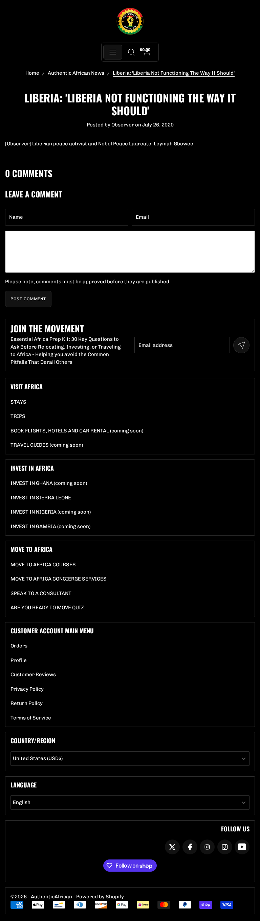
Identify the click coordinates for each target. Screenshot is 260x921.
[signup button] (241, 345)
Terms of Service (30, 718)
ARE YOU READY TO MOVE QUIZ (47, 607)
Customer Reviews (33, 674)
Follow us (235, 829)
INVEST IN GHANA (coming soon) (48, 483)
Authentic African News (76, 73)
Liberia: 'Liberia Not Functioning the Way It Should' (174, 73)
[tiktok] (224, 847)
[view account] (147, 52)
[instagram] (207, 847)
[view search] (131, 52)
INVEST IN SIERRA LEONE (40, 497)
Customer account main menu (52, 631)
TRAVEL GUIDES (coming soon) (46, 445)
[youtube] (242, 847)
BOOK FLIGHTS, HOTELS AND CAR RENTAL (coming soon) (76, 430)
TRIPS (17, 416)
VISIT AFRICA (26, 386)
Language (23, 785)
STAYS (18, 402)
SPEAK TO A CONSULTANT (40, 593)
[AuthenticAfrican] (130, 21)
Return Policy (26, 703)
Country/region (32, 740)
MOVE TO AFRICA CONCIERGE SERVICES (58, 579)
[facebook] (189, 847)
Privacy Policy (27, 689)
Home (32, 73)
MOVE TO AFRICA (31, 549)
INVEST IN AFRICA (32, 468)
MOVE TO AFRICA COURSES (43, 564)
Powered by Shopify (100, 897)
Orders (18, 645)
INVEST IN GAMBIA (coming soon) (50, 526)
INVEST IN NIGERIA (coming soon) (50, 512)
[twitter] (172, 847)
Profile (18, 660)
